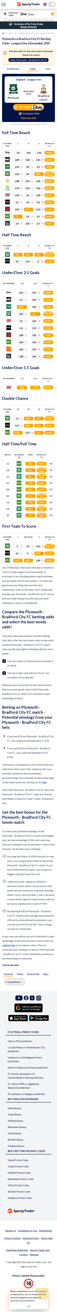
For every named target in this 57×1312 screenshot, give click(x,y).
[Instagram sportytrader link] (39, 998)
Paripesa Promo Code (20, 1197)
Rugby (46, 973)
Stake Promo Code (18, 1160)
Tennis (19, 973)
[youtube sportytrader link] (19, 998)
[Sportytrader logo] (28, 1211)
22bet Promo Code (18, 1185)
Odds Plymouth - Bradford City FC (28, 59)
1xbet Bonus (15, 1114)
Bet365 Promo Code (19, 1191)
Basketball (33, 973)
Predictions (13, 68)
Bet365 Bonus (15, 1139)
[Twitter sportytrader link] (32, 998)
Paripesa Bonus (16, 1145)
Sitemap (34, 1254)
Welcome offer (28, 117)
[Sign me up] (45, 4)
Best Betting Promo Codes (26, 1150)
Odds (10, 33)
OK (29, 1306)
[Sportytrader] (3, 33)
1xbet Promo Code (18, 1166)
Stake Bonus (14, 1108)
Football (8, 973)
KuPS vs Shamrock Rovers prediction (28, 1067)
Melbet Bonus (15, 1120)
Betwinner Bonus (17, 1126)
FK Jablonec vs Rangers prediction (26, 1093)
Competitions (13, 981)
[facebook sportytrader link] (26, 998)
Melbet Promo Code (19, 1172)
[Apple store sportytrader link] (18, 1018)
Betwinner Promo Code (20, 1178)
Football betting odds (26, 33)
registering (8, 945)
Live (48, 68)
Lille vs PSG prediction (20, 1041)
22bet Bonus (15, 1133)
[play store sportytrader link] (39, 1018)
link (45, 782)
